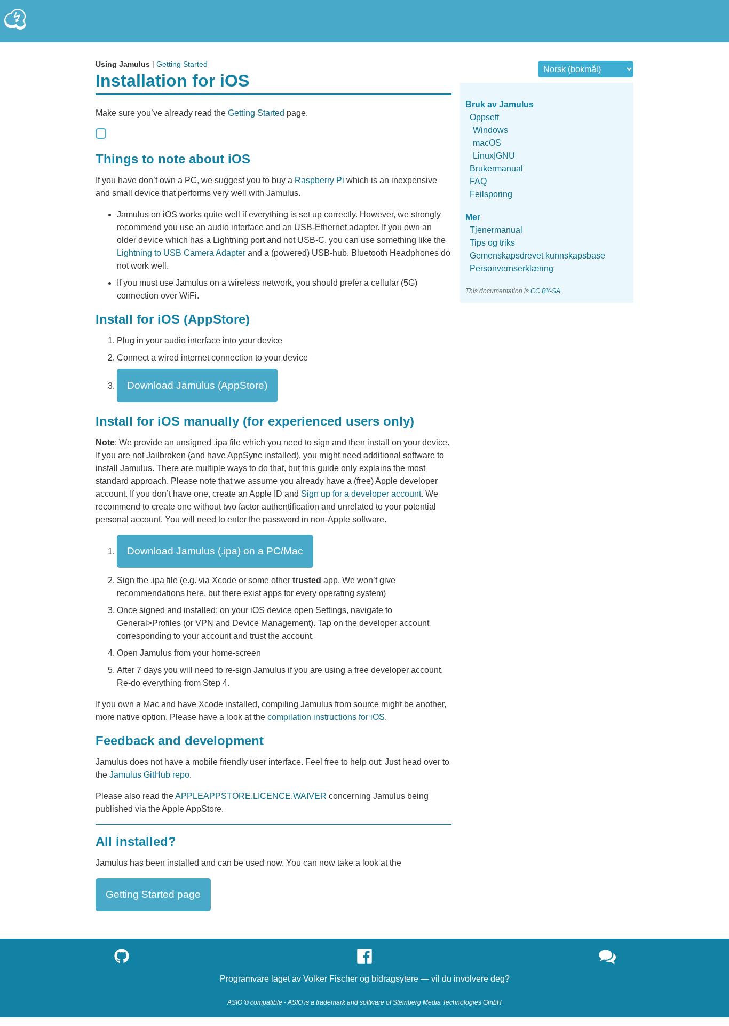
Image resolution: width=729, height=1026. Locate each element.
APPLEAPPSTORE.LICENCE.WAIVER (251, 796)
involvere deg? (482, 978)
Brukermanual (496, 168)
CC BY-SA (545, 291)
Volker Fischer (330, 978)
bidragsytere (394, 978)
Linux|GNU (494, 155)
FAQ (478, 181)
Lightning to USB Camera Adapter (181, 252)
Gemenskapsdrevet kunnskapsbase (537, 256)
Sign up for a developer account (361, 493)
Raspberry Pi (319, 180)
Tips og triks (492, 243)
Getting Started (182, 64)
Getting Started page (153, 894)
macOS (487, 142)
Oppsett (484, 117)
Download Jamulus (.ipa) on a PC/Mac (215, 551)
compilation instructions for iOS (326, 717)
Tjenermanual (496, 230)
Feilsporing (491, 194)
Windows (490, 130)
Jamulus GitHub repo (149, 774)
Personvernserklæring (511, 268)
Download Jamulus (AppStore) (197, 385)
